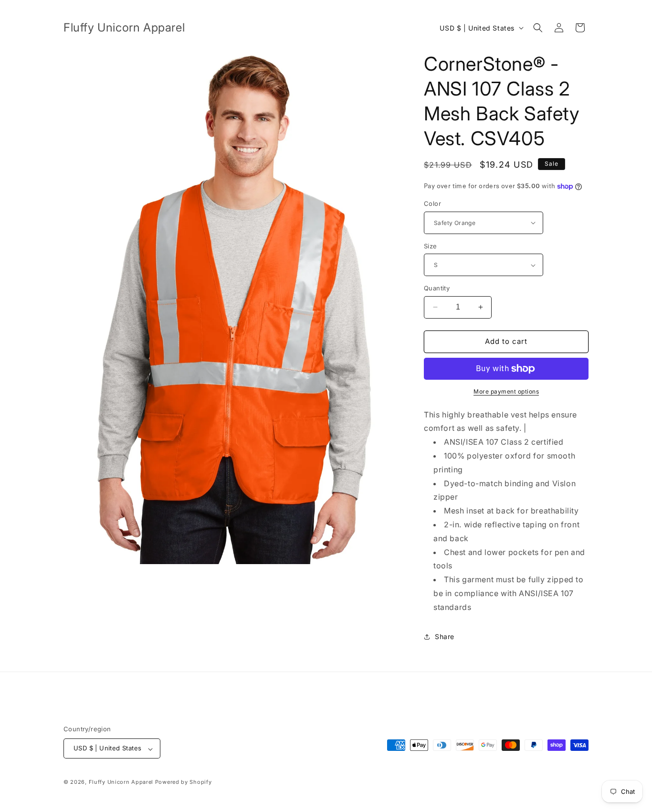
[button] (537, 27)
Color (432, 203)
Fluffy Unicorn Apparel (121, 782)
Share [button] (444, 636)
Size (430, 246)
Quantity (437, 288)
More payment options (506, 391)
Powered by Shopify (183, 782)
